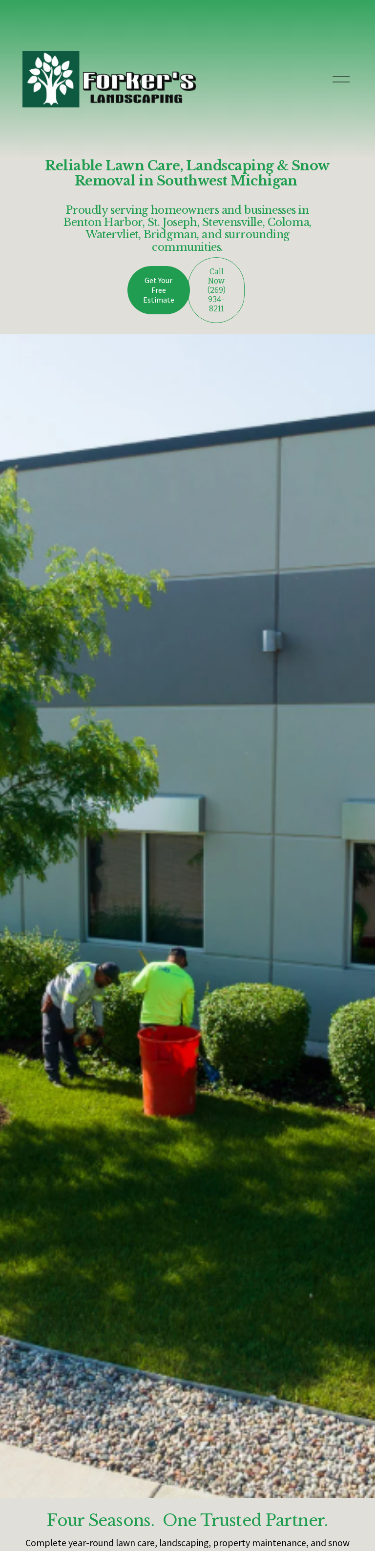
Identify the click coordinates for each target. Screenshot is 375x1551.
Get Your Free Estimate (158, 290)
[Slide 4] (192, 1483)
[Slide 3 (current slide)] (182, 1483)
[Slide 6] (211, 1483)
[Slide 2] (172, 1483)
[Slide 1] (163, 1483)
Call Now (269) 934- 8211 (217, 290)
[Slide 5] (202, 1483)
